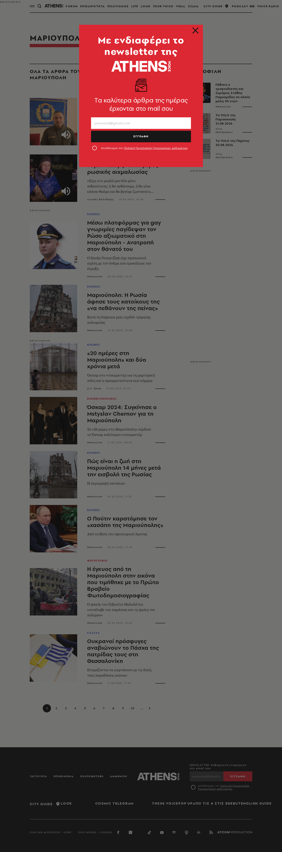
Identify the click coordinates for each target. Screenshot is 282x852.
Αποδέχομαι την (144, 148)
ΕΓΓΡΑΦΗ (141, 136)
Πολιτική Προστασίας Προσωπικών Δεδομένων (156, 148)
